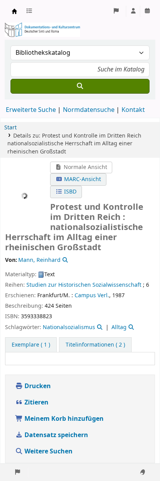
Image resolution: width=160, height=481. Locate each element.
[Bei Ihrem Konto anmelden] (133, 11)
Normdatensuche (89, 110)
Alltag (119, 327)
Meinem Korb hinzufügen (63, 418)
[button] (31, 11)
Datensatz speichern (56, 435)
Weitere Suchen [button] (48, 451)
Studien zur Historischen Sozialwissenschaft (83, 285)
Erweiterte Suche (31, 110)
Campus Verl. (92, 295)
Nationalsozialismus (69, 327)
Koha (14, 11)
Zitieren (36, 402)
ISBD (70, 192)
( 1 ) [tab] (31, 345)
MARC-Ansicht (82, 179)
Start (10, 128)
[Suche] (80, 86)
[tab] (95, 345)
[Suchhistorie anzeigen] (147, 11)
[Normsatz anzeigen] (64, 260)
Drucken (37, 386)
